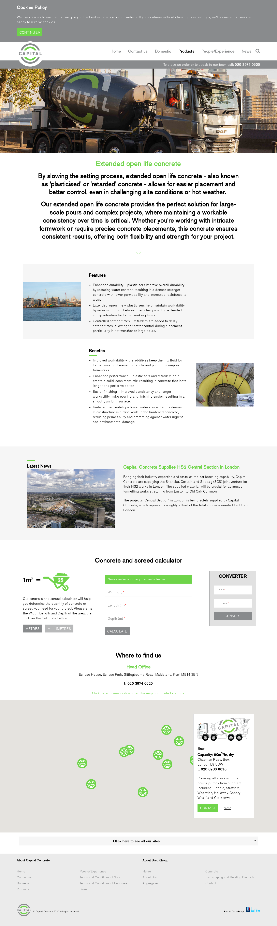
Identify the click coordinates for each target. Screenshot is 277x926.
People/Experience (218, 51)
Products (186, 51)
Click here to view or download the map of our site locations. (138, 693)
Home (116, 51)
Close (227, 808)
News (246, 51)
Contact (208, 808)
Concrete (211, 871)
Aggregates (151, 883)
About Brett (151, 877)
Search (84, 889)
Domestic (163, 51)
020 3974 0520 (247, 64)
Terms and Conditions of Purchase (103, 883)
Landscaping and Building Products (229, 877)
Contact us (138, 51)
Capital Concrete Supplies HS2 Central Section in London (181, 467)
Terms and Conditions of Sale (100, 877)
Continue (29, 32)
